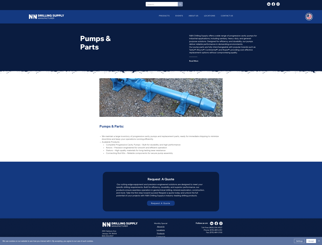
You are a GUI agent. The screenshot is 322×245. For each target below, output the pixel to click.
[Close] (318, 241)
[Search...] (180, 4)
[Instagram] (278, 4)
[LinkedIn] (268, 4)
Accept (311, 241)
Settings (299, 241)
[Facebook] (273, 4)
